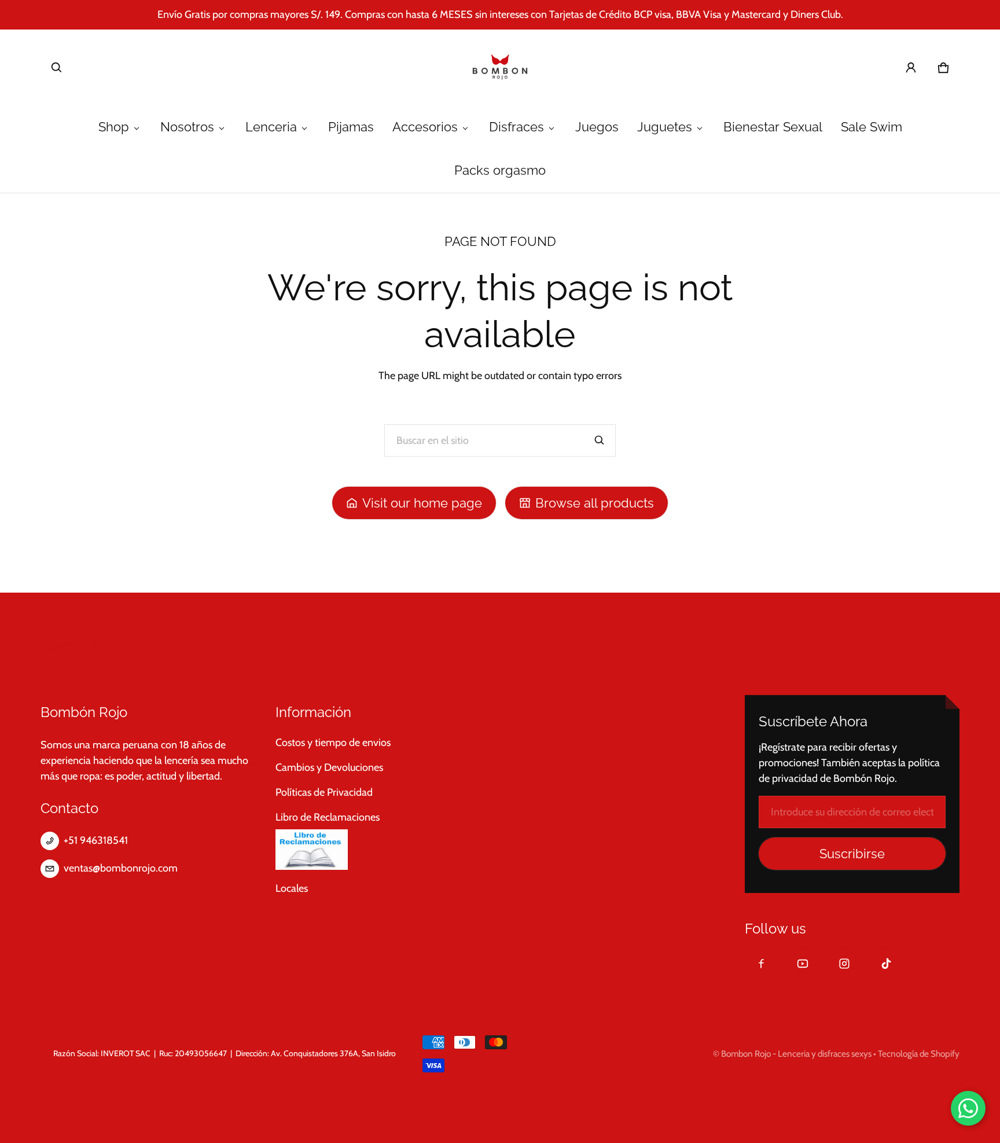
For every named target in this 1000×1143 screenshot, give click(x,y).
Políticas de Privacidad (324, 792)
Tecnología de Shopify (918, 1053)
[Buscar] (599, 440)
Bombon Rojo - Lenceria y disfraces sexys (796, 1053)
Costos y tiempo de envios (333, 742)
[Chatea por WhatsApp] (968, 1108)
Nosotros (187, 127)
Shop (113, 127)
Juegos (597, 127)
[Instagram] (844, 963)
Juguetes (664, 127)
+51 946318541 (96, 840)
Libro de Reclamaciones (327, 817)
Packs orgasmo (500, 170)
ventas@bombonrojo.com (121, 868)
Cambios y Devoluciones (329, 767)
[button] (57, 68)
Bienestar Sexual (772, 127)
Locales (291, 888)
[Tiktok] (886, 963)
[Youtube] (802, 963)
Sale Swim (871, 127)
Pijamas (351, 127)
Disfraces (516, 127)
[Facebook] (761, 963)
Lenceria (271, 127)
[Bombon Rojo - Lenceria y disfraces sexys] (500, 68)
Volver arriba (78, 645)
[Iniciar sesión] (911, 68)
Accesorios (425, 127)
